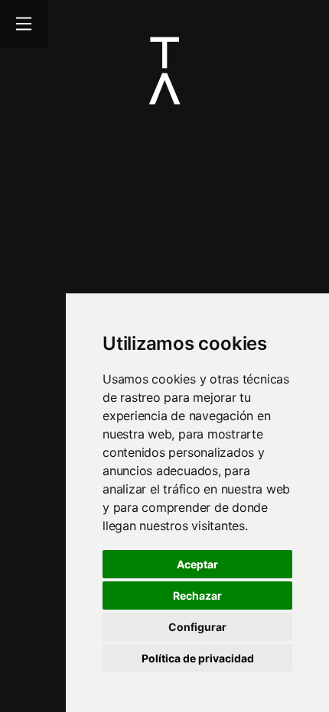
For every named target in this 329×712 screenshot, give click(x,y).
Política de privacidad (198, 658)
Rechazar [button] (197, 595)
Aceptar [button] (197, 564)
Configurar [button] (197, 626)
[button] (197, 658)
